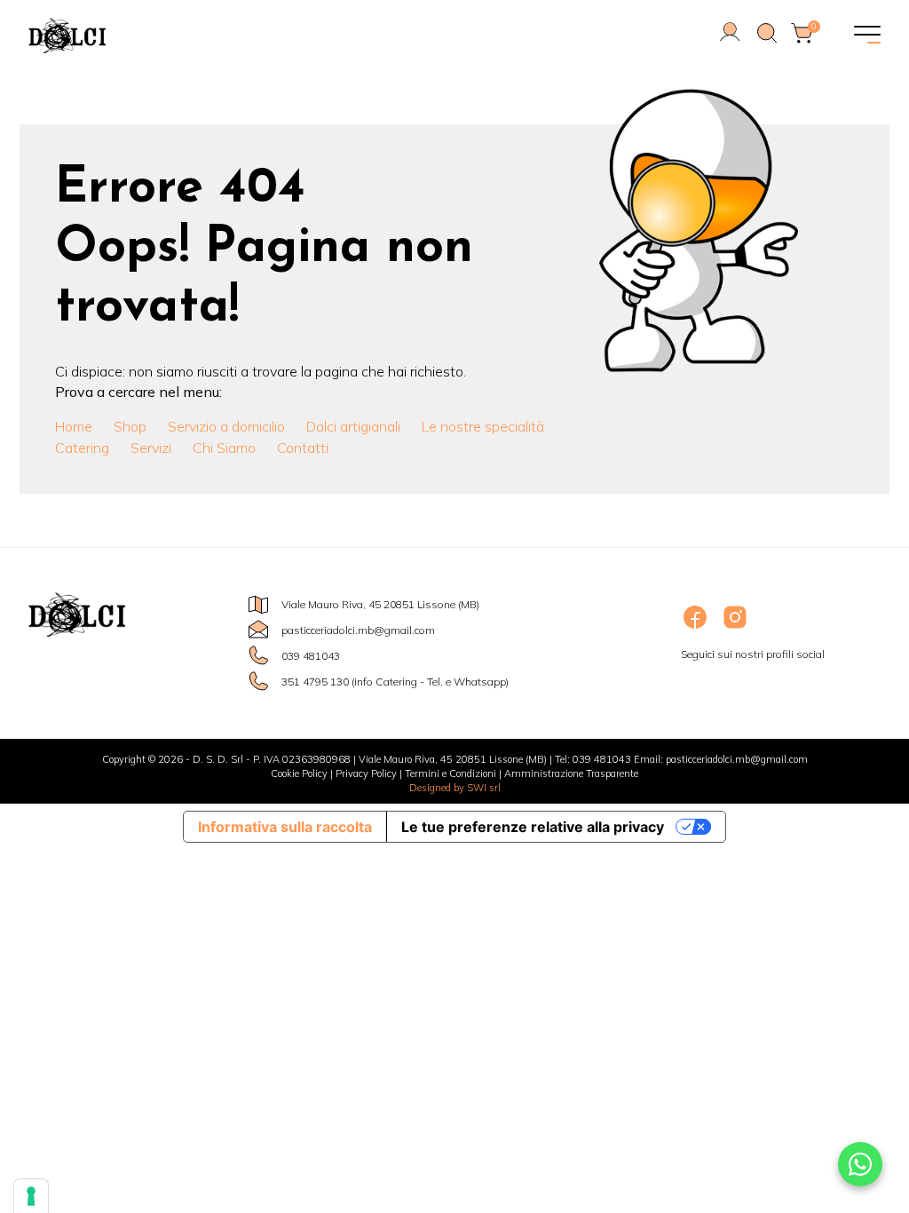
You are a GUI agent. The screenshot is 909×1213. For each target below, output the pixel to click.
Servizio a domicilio (226, 426)
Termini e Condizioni (450, 773)
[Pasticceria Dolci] (170, 35)
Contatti (302, 447)
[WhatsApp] (860, 1164)
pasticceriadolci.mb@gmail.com (358, 630)
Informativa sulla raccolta (285, 827)
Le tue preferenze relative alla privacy (532, 827)
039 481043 (310, 655)
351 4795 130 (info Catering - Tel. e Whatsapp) (395, 681)
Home (73, 426)
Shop (130, 426)
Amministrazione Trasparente (571, 773)
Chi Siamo (224, 447)
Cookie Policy (299, 773)
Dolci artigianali (353, 426)
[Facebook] (696, 627)
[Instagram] (735, 627)
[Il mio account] (730, 40)
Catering (82, 447)
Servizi (150, 447)
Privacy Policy (366, 773)
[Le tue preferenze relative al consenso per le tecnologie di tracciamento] (31, 1196)
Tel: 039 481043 (593, 759)
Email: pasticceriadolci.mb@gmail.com (721, 759)
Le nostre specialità (483, 426)
